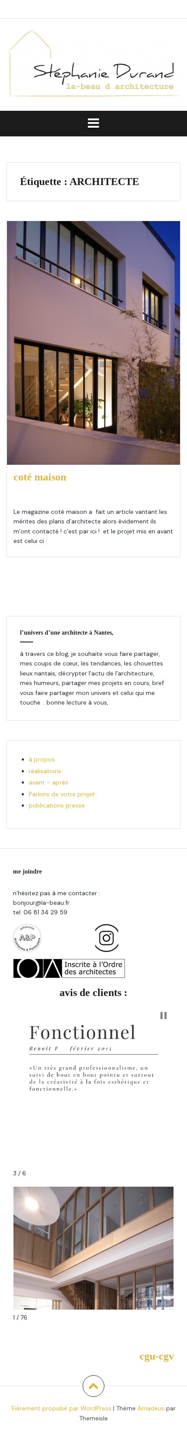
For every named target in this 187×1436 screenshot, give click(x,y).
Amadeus (150, 1408)
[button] (163, 1015)
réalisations (45, 771)
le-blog (100, 495)
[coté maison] (99, 342)
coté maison (39, 477)
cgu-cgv (157, 1356)
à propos (42, 759)
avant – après (48, 782)
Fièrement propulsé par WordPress (61, 1408)
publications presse (57, 805)
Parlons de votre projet (62, 794)
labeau (75, 495)
